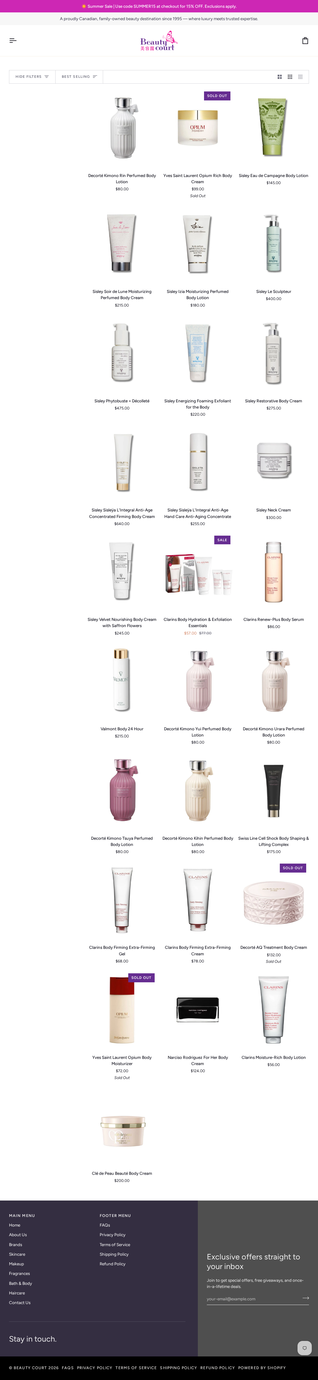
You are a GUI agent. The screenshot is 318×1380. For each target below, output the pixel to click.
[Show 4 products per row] (302, 77)
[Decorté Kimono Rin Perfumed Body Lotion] (122, 128)
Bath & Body (20, 1283)
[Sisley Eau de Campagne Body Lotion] (273, 128)
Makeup (16, 1263)
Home (14, 1225)
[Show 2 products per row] (280, 77)
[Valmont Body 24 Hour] (122, 681)
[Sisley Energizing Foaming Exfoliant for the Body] (197, 353)
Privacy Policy (112, 1234)
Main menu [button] (22, 1215)
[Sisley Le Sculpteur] (273, 244)
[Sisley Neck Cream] (273, 462)
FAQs (105, 1225)
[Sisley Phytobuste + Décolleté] (122, 353)
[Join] (304, 1298)
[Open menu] (18, 40)
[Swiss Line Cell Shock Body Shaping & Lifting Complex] (273, 790)
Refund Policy (112, 1263)
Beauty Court (30, 1367)
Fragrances (19, 1273)
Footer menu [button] (115, 1215)
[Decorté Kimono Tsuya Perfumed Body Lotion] (122, 790)
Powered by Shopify (262, 1367)
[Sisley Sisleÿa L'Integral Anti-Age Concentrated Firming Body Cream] (122, 462)
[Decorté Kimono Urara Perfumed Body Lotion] (273, 681)
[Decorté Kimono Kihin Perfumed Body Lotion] (197, 790)
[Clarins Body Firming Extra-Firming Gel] (122, 900)
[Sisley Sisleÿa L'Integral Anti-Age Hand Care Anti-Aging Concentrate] (197, 462)
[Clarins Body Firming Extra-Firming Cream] (197, 900)
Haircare (17, 1292)
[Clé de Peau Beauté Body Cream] (122, 1126)
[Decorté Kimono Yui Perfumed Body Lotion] (197, 681)
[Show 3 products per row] (290, 77)
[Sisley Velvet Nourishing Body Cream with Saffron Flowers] (122, 572)
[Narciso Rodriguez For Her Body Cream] (197, 1010)
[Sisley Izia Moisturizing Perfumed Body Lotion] (197, 244)
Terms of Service (115, 1244)
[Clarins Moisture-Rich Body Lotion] (273, 1010)
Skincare (17, 1254)
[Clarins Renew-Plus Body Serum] (273, 572)
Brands (15, 1244)
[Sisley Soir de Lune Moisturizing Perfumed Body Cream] (122, 244)
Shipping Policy (114, 1254)
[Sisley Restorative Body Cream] (273, 353)
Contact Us (19, 1302)
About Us (18, 1234)
